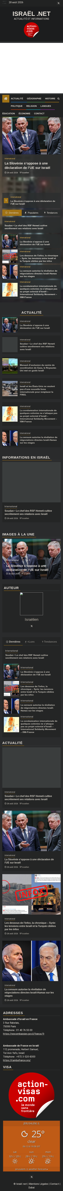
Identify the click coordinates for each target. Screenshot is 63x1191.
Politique (16, 106)
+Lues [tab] (31, 641)
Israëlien (25, 173)
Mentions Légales (38, 1183)
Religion (31, 106)
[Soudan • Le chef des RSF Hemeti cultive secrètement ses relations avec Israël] (10, 344)
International (16, 197)
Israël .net (31, 13)
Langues (46, 106)
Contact (39, 113)
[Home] (5, 99)
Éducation (8, 113)
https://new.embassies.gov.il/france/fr (23, 1033)
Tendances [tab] (52, 212)
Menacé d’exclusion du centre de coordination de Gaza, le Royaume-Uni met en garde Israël (38, 368)
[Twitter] (31, 626)
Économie (24, 113)
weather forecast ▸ (31, 1169)
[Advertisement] (31, 68)
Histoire (50, 98)
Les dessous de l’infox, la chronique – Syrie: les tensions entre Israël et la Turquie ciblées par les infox (39, 258)
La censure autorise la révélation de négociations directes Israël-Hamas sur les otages (38, 273)
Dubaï (31, 1187)
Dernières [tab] (13, 212)
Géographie (34, 98)
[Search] (58, 99)
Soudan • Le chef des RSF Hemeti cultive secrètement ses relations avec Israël (37, 346)
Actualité (17, 98)
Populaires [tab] (32, 212)
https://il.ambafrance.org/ (17, 1060)
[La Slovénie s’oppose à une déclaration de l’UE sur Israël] (31, 134)
